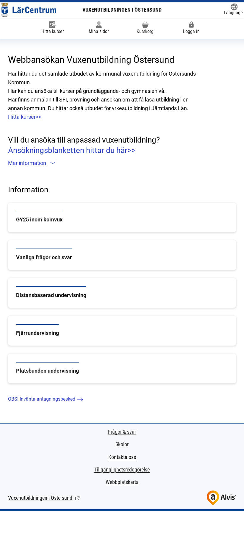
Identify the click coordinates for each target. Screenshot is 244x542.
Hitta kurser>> (24, 117)
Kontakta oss (122, 457)
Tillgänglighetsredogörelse (122, 469)
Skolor (122, 444)
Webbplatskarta (122, 482)
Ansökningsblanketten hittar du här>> (72, 150)
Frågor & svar (122, 432)
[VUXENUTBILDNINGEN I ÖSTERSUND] (28, 10)
